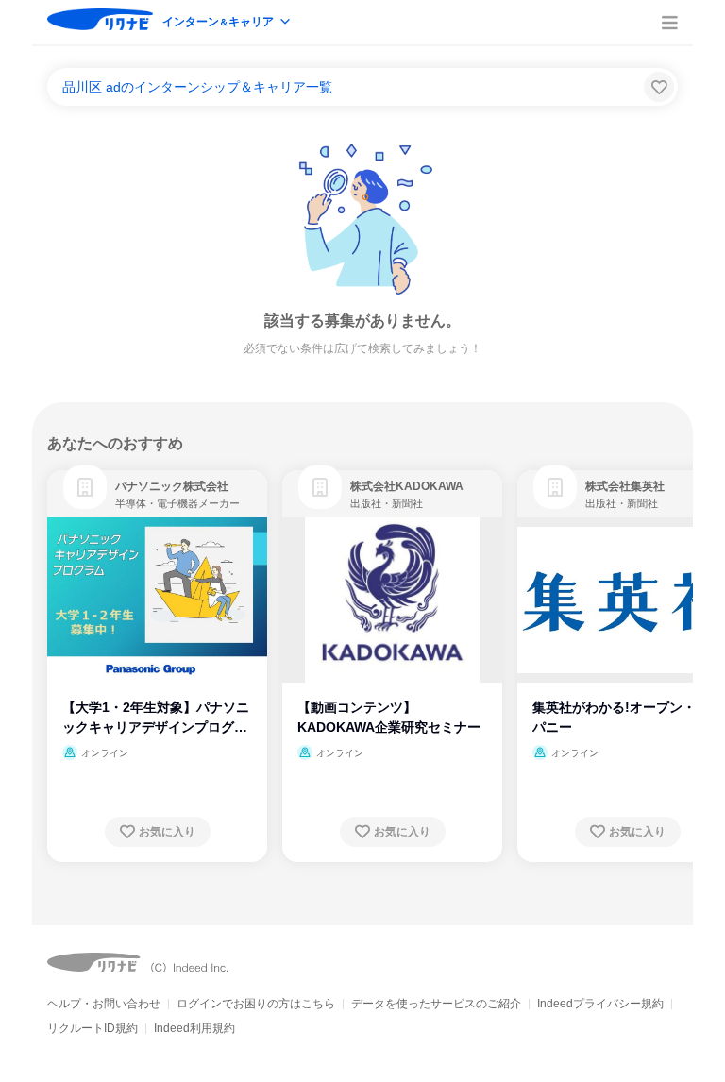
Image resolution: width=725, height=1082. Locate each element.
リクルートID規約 (92, 1028)
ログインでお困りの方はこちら (256, 1003)
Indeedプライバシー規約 (600, 1003)
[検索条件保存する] (659, 87)
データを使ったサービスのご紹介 (436, 1003)
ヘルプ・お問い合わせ (103, 1003)
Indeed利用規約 (194, 1028)
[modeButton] (227, 23)
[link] (85, 487)
